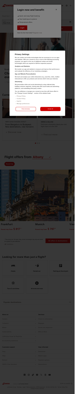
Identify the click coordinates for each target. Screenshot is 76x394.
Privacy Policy (21, 96)
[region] (37, 83)
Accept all (50, 109)
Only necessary (26, 109)
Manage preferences (23, 103)
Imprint (19, 101)
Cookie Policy (21, 98)
